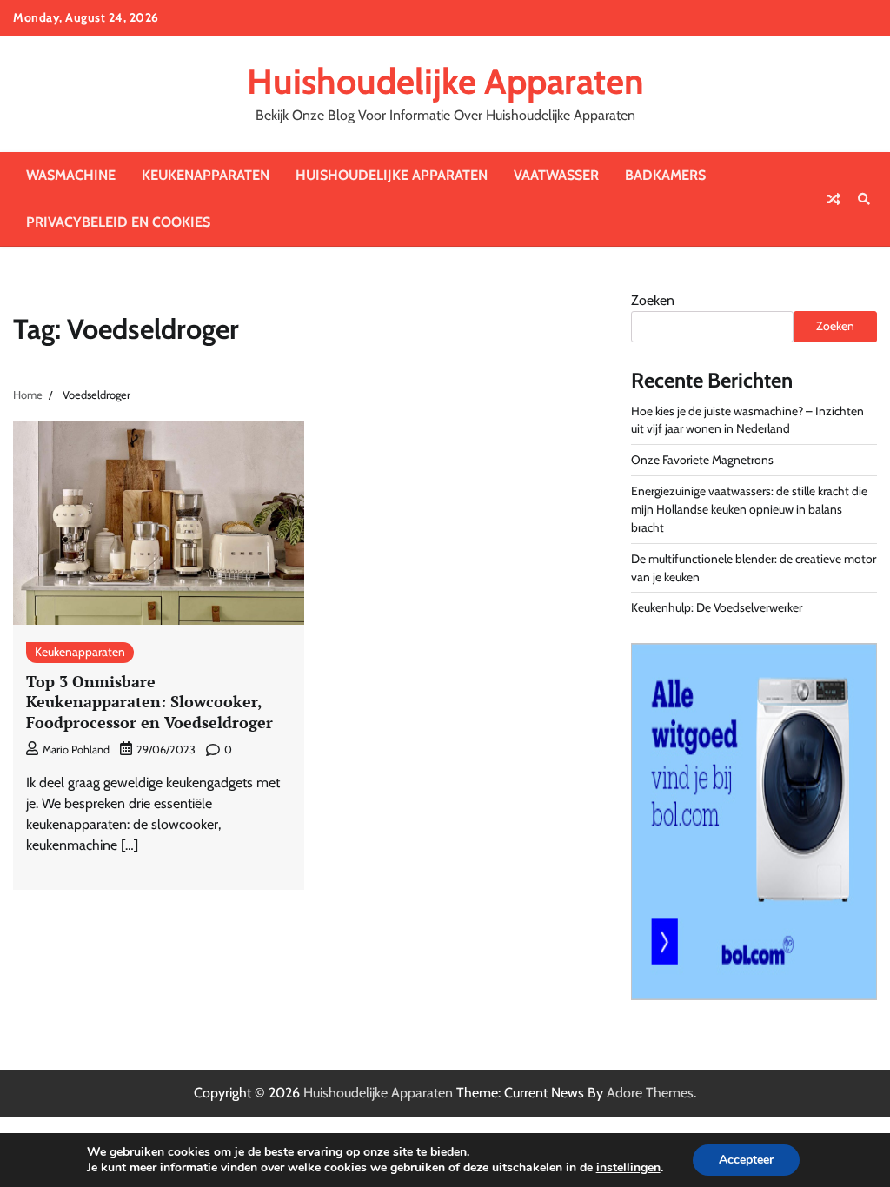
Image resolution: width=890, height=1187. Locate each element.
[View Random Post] (833, 199)
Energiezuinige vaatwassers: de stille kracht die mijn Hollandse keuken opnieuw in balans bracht (749, 509)
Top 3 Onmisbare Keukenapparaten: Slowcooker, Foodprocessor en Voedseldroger (149, 702)
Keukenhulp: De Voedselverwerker (716, 607)
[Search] (864, 199)
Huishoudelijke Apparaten (445, 81)
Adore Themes (650, 1092)
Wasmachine (71, 175)
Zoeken (652, 300)
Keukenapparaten (205, 175)
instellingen (628, 1168)
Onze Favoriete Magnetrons (702, 460)
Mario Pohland (76, 749)
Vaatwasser (556, 175)
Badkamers (665, 175)
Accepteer (746, 1159)
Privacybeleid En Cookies (118, 222)
